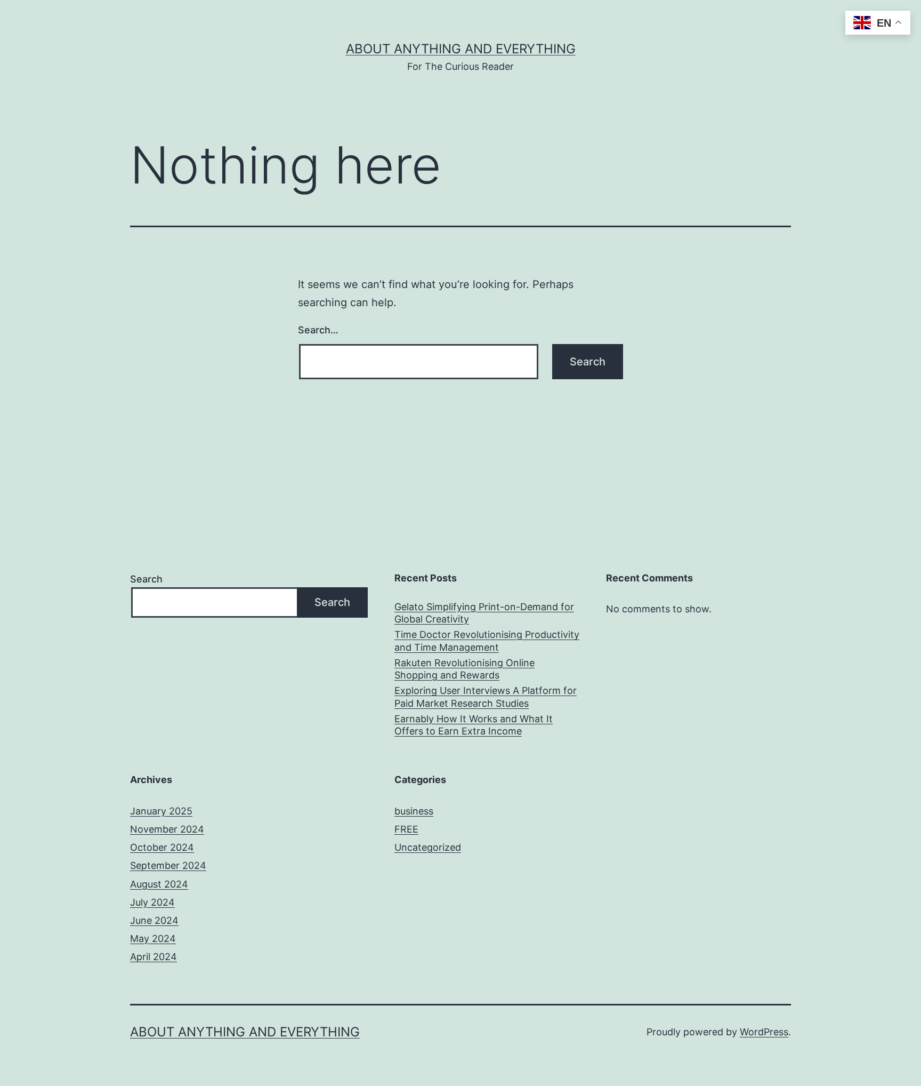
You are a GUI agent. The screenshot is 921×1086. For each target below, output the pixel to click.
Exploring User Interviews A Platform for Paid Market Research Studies (485, 696)
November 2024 (167, 829)
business (413, 811)
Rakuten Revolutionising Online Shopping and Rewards (464, 669)
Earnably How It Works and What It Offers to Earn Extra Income (473, 725)
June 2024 (154, 920)
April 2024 (153, 956)
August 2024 (159, 884)
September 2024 (168, 865)
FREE (406, 829)
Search (146, 579)
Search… (318, 330)
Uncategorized (427, 847)
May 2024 (153, 938)
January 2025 (161, 811)
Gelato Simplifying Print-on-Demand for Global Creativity (484, 613)
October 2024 (162, 847)
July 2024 (152, 902)
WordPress (764, 1031)
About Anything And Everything (461, 49)
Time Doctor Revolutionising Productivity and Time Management (486, 640)
